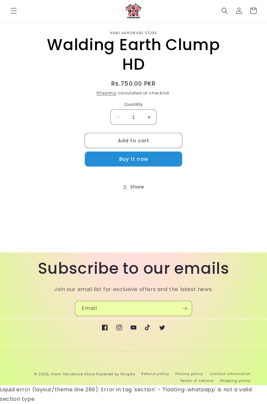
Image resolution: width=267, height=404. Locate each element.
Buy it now (133, 159)
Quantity (133, 104)
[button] (14, 11)
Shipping (106, 93)
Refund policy (155, 373)
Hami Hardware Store (73, 374)
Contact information (230, 373)
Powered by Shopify (115, 374)
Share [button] (137, 187)
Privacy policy (189, 373)
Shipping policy (235, 380)
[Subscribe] (184, 308)
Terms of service (197, 380)
